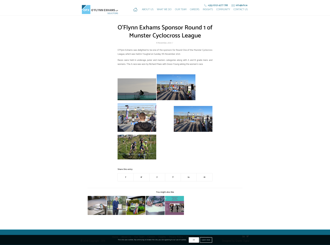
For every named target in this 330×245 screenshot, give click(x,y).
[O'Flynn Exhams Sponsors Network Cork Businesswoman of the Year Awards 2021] (174, 205)
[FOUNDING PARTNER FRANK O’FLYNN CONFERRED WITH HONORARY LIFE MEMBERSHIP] (116, 205)
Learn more (206, 240)
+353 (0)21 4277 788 (218, 5)
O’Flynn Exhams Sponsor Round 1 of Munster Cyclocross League (165, 32)
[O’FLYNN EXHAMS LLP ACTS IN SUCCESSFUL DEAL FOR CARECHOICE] (155, 205)
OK (194, 240)
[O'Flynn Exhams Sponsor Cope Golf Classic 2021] (135, 205)
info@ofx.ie (242, 5)
